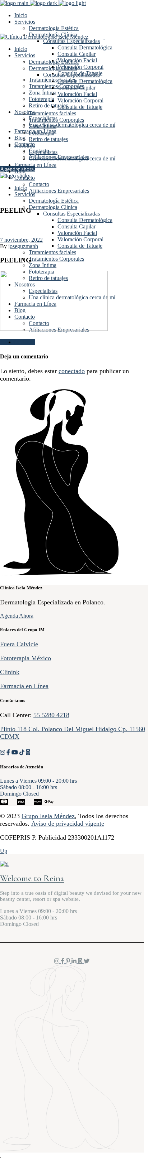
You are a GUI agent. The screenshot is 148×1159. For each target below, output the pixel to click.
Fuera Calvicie (19, 644)
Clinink (9, 672)
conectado (72, 371)
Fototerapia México (25, 658)
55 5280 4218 (51, 715)
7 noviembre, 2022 (21, 240)
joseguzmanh (23, 246)
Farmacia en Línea (24, 686)
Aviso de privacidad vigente (67, 823)
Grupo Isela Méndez (48, 816)
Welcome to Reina (32, 878)
